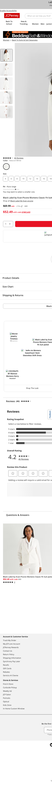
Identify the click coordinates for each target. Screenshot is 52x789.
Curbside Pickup (10, 687)
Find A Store (8, 684)
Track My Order (9, 640)
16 (44, 178)
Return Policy (8, 654)
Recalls (6, 665)
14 (37, 178)
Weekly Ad (7, 691)
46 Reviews (18, 158)
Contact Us (7, 651)
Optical (6, 701)
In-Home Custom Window (13, 708)
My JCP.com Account (11, 644)
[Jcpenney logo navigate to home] (12, 15)
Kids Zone (7, 705)
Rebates (6, 672)
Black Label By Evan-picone (21, 201)
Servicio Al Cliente (10, 675)
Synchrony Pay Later (11, 661)
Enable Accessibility (8, 10)
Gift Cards (7, 668)
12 (30, 178)
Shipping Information (12, 658)
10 (23, 178)
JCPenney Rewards (11, 647)
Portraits (6, 698)
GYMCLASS (26, 212)
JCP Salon (7, 694)
